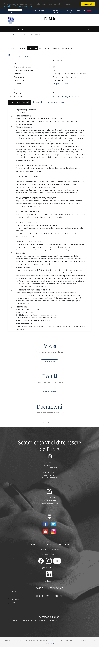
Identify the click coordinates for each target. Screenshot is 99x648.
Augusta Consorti (61, 84)
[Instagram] (53, 531)
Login (84, 10)
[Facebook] (45, 524)
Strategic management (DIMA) (67, 96)
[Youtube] (45, 531)
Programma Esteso (55, 102)
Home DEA (34, 11)
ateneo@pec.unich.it (51, 500)
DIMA (13, 603)
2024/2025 (55, 48)
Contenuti (37, 102)
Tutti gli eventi (49, 392)
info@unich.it (52, 498)
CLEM (13, 591)
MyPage (41, 10)
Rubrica (77, 10)
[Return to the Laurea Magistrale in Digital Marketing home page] (49, 20)
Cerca (12, 12)
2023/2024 (32, 48)
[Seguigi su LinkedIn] (49, 574)
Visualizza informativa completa (18, 6)
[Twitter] (53, 524)
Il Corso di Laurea (16, 34)
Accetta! (88, 3)
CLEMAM (15, 599)
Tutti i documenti (49, 422)
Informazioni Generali (19, 102)
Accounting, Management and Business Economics (34, 620)
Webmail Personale (55, 11)
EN (89, 10)
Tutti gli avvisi (49, 361)
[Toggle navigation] (88, 20)
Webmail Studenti (69, 11)
